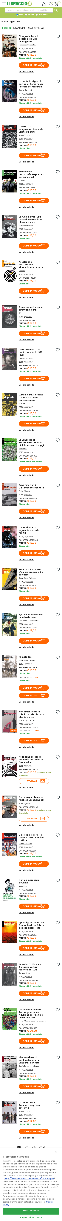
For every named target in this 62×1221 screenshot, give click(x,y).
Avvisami (32, 780)
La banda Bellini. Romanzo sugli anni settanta (29, 1105)
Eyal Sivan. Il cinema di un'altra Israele (31, 616)
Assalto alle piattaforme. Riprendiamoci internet (32, 264)
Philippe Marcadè (26, 358)
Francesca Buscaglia (27, 45)
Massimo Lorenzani (38, 1021)
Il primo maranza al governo (29, 881)
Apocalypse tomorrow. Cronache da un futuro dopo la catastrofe (31, 925)
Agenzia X (28, 48)
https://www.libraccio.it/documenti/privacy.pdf (29, 1178)
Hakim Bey (23, 449)
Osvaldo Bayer (24, 973)
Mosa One (22, 886)
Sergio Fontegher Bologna (29, 1066)
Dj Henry (22, 180)
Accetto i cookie (31, 1210)
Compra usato (31, 695)
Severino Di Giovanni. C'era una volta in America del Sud (30, 967)
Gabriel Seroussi (25, 90)
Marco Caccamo (25, 844)
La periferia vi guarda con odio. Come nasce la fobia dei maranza (31, 84)
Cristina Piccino (35, 620)
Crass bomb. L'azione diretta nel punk (31, 308)
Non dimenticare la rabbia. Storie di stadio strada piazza (32, 714)
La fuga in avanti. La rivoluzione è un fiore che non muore (30, 219)
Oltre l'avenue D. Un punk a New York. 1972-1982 (31, 352)
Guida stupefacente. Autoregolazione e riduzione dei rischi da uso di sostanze (31, 1013)
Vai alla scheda (26, 71)
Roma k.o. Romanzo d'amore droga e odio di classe (31, 572)
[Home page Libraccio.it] (19, 5)
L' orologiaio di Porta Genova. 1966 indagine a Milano (31, 837)
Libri (21, 14)
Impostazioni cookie (31, 1217)
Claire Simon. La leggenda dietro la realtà (29, 530)
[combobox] (29, 10)
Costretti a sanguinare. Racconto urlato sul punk (31, 129)
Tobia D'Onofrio (24, 491)
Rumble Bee (25, 656)
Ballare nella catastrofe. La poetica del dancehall (31, 174)
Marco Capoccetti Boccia (28, 720)
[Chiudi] (56, 1151)
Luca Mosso (23, 620)
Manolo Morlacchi (26, 225)
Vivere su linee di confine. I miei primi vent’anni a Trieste (29, 1060)
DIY (20, 313)
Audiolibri (43, 14)
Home (5, 21)
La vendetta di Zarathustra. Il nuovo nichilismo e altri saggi (31, 442)
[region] (31, 1184)
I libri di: (6, 28)
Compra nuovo (32, 65)
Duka (21, 578)
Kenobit (22, 271)
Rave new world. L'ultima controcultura (31, 486)
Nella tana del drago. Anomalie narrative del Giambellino (31, 759)
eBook (31, 14)
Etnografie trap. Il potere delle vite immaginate (28, 39)
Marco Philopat (25, 135)
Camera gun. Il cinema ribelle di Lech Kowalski (31, 798)
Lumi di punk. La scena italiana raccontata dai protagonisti (31, 397)
